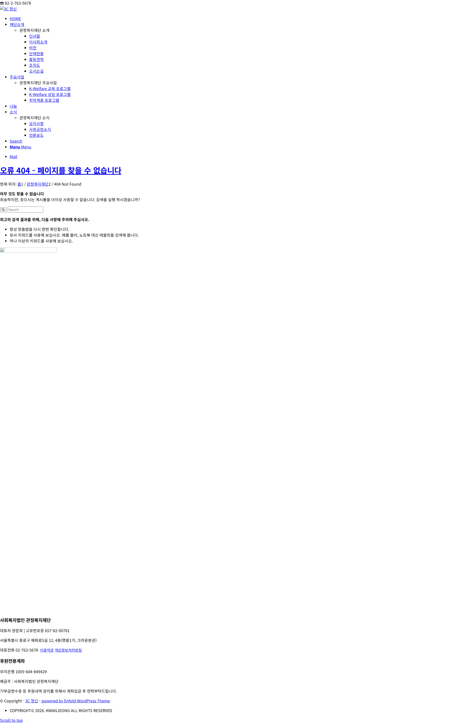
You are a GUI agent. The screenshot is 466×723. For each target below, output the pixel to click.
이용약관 (47, 650)
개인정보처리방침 (68, 650)
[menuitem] (238, 18)
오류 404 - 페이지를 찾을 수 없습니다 (60, 170)
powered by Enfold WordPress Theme (76, 701)
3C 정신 (31, 701)
